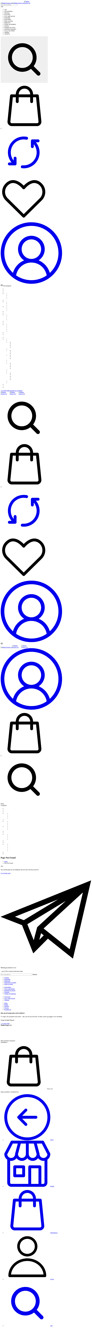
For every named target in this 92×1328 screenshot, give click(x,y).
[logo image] (17, 3)
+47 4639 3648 (5, 1023)
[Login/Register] (31, 283)
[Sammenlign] (24, 175)
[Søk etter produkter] (24, 59)
